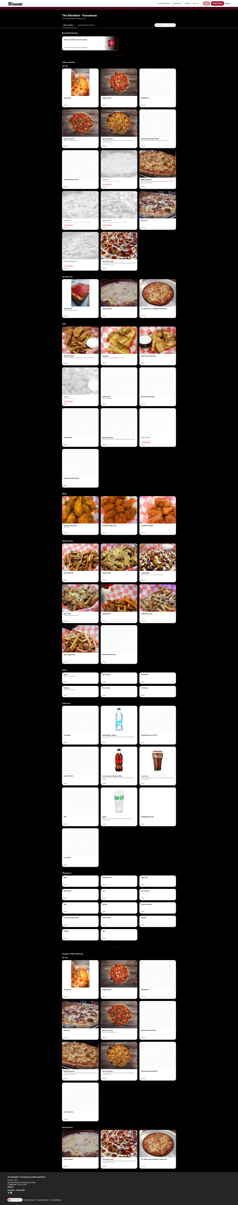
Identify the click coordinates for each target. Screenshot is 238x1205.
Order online (20, 1190)
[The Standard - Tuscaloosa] (15, 3)
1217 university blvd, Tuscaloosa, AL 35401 (21, 1182)
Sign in (228, 3)
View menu (11, 1190)
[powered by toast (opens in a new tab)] (15, 1200)
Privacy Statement (43, 1200)
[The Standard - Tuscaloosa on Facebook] (8, 1193)
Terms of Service (28, 1200)
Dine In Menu (177, 3)
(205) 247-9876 (12, 1180)
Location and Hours (164, 3)
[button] (196, 3)
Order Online (217, 3)
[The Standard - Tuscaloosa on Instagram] (11, 1193)
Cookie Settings (56, 1200)
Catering (187, 3)
